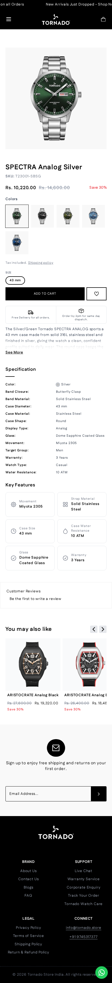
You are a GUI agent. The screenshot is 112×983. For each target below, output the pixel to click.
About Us (28, 871)
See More (14, 352)
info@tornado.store (83, 927)
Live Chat (83, 871)
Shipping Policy (28, 944)
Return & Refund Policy (28, 952)
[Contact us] (101, 972)
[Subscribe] (99, 794)
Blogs (28, 887)
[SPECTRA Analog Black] (42, 216)
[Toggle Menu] (8, 19)
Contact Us (28, 879)
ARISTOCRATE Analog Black (33, 695)
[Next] (103, 629)
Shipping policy (40, 263)
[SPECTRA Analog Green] (68, 216)
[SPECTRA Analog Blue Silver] (16, 242)
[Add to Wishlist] (96, 293)
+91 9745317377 (84, 937)
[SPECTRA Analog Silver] (16, 216)
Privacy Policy (28, 927)
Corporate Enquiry (83, 887)
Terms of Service (28, 936)
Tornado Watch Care (83, 904)
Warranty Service (83, 879)
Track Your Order (83, 895)
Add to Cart (45, 293)
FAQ (28, 895)
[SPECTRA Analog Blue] (93, 216)
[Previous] (93, 629)
